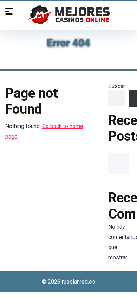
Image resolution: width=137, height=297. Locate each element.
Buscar (116, 86)
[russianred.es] (69, 15)
